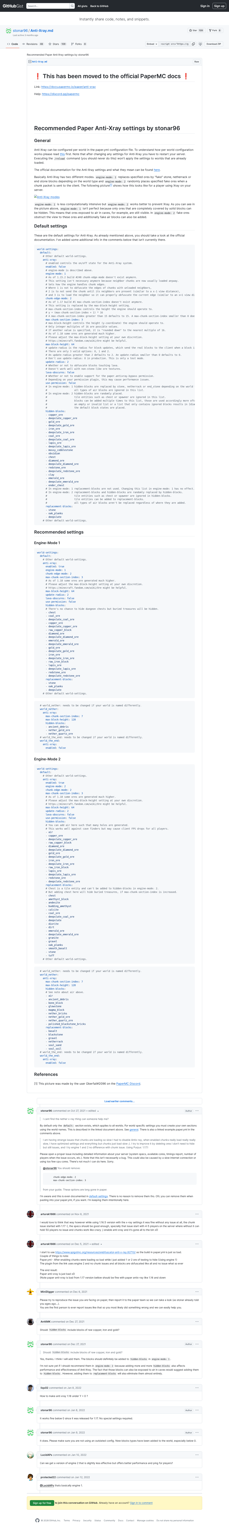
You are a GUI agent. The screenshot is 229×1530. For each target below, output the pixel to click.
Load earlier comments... (119, 1101)
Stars (59, 43)
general (134, 1129)
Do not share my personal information (175, 1520)
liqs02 (44, 1387)
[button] (193, 44)
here (157, 170)
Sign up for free (42, 1502)
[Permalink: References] (31, 1074)
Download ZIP (214, 44)
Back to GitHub (99, 6)
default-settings (98, 1196)
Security (87, 1520)
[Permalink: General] (31, 140)
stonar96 (20, 30)
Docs (120, 1520)
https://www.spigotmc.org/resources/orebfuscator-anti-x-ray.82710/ (95, 1252)
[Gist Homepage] (13, 6)
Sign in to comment (141, 1502)
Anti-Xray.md (41, 30)
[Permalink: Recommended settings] (31, 532)
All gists (82, 6)
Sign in (205, 6)
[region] (114, 579)
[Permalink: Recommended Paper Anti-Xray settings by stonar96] (31, 128)
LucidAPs (46, 1454)
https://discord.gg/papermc (60, 94)
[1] (111, 184)
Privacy (76, 1520)
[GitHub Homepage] (37, 1520)
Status (97, 1520)
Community (109, 1520)
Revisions (34, 43)
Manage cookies (145, 1520)
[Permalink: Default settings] (31, 226)
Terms (67, 1520)
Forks (80, 43)
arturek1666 (48, 1214)
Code (14, 43)
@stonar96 (50, 1168)
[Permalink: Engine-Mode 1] (31, 542)
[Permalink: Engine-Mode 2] (31, 759)
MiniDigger (47, 1291)
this (62, 154)
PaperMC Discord (128, 1083)
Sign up (219, 6)
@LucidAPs (47, 1485)
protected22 (48, 1477)
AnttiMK (45, 1321)
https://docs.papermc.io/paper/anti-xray (68, 87)
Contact (130, 1520)
